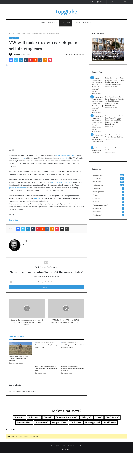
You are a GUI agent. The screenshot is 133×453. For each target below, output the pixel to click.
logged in (20, 391)
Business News (53, 23)
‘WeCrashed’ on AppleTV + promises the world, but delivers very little (72, 368)
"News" (95, 195)
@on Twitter (11, 429)
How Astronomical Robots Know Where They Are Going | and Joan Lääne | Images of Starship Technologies (114, 120)
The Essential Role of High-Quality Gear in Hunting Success (19, 358)
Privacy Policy (78, 446)
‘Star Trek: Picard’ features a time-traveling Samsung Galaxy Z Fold (46, 368)
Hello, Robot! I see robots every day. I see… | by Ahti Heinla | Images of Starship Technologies (114, 81)
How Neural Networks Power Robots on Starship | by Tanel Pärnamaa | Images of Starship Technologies (114, 101)
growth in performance (18, 188)
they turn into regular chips (61, 182)
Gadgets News (65, 23)
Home (43, 23)
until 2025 (37, 198)
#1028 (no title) (61, 446)
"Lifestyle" (96, 198)
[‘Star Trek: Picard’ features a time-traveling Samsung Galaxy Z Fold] (46, 353)
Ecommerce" (97, 208)
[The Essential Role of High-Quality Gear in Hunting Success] (20, 348)
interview (65, 158)
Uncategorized (98, 192)
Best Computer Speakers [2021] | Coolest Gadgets (114, 136)
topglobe (15, 54)
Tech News (76, 23)
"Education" (97, 212)
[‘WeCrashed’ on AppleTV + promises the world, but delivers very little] (72, 353)
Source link (13, 220)
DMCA (70, 446)
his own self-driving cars (64, 155)
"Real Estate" (97, 215)
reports (22, 158)
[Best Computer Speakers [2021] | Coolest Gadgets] (97, 139)
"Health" (96, 202)
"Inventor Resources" (100, 205)
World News (87, 23)
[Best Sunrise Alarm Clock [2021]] (97, 152)
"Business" (96, 188)
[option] (108, 49)
